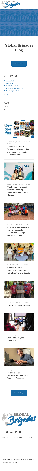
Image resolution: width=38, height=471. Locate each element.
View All (6, 103)
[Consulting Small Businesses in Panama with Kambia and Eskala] (19, 252)
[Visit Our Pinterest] (16, 432)
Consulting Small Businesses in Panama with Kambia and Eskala (18, 270)
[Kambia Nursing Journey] (19, 289)
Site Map (15, 462)
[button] (35, 4)
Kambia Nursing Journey (18, 306)
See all (6, 95)
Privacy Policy (6, 462)
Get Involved (19, 64)
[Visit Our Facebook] (3, 432)
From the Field (12, 86)
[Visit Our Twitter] (7, 432)
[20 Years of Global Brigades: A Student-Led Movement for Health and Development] (19, 129)
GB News (10, 81)
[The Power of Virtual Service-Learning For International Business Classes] (19, 171)
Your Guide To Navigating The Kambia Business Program (18, 375)
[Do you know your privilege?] (19, 322)
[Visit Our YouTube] (20, 432)
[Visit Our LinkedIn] (11, 432)
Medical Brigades (12, 91)
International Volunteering (15, 88)
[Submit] (32, 109)
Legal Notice (30, 459)
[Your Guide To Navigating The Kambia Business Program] (19, 357)
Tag (5, 106)
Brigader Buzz (12, 83)
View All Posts (19, 393)
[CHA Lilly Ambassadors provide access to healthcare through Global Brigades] (19, 211)
